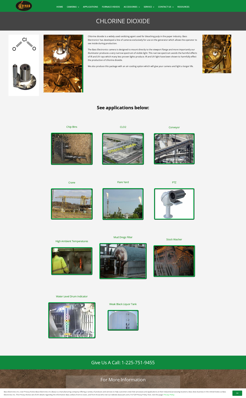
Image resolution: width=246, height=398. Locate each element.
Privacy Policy (169, 395)
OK (237, 393)
